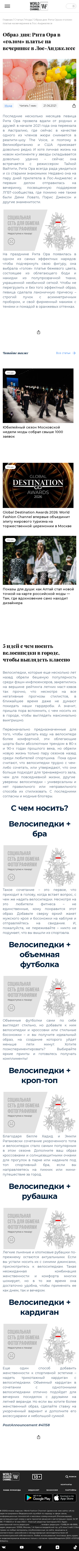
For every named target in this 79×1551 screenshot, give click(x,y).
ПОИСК (72, 1477)
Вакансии (52, 1490)
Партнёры (70, 1490)
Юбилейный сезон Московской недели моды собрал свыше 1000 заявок (33, 432)
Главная (7, 19)
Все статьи (63, 353)
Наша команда (12, 1490)
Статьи (18, 19)
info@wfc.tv (35, 1524)
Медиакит (33, 1490)
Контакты (66, 1484)
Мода (28, 19)
